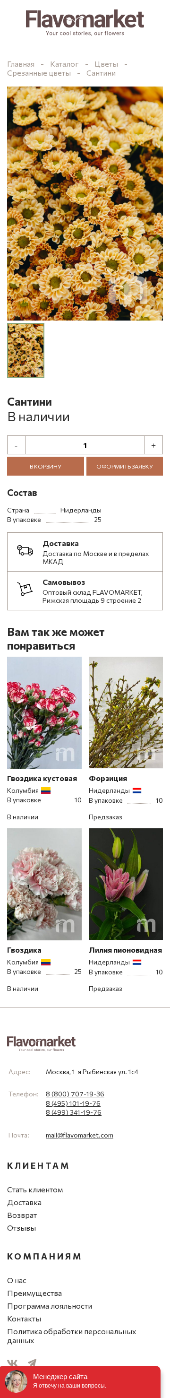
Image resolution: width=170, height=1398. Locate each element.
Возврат (22, 1214)
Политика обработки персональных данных (71, 1336)
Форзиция (108, 777)
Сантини (101, 72)
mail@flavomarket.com (79, 1135)
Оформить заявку (124, 466)
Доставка (24, 1202)
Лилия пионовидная (125, 949)
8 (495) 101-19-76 (73, 1103)
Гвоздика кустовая (42, 777)
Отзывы (21, 1227)
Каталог (64, 63)
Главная (20, 63)
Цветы (106, 63)
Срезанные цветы (39, 72)
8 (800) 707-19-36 (75, 1094)
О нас (16, 1280)
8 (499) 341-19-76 (74, 1112)
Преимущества (34, 1292)
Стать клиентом (35, 1189)
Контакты (24, 1318)
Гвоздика (24, 949)
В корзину (45, 466)
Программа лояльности (49, 1305)
